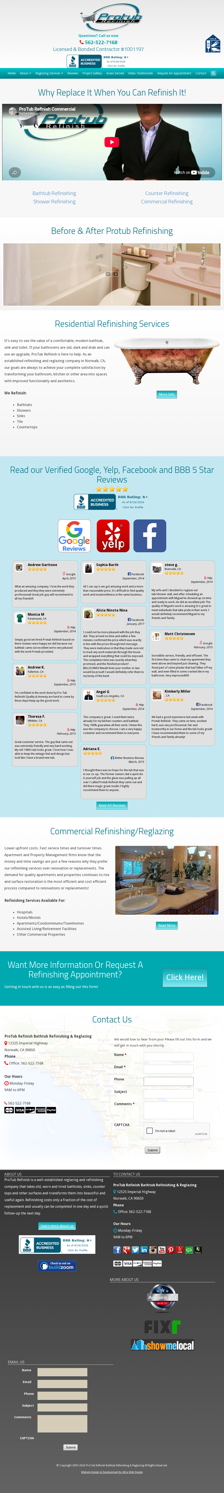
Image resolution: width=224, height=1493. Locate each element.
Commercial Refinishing (167, 201)
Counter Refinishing (167, 193)
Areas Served (115, 73)
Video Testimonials (140, 73)
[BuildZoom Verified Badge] (57, 1265)
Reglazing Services (47, 73)
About (24, 73)
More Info (167, 394)
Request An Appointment (174, 73)
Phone (119, 1079)
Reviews (72, 73)
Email (120, 1067)
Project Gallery (92, 73)
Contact (201, 73)
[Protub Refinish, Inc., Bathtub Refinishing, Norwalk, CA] (98, 61)
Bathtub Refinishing (54, 193)
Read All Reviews (112, 805)
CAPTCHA (122, 1125)
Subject (120, 1092)
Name (120, 1055)
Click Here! (185, 977)
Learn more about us (57, 1226)
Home (12, 73)
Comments (124, 1104)
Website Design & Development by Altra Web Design (112, 1472)
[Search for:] (213, 73)
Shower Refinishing (54, 201)
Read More (166, 925)
